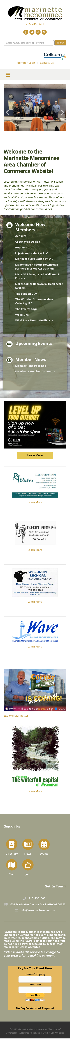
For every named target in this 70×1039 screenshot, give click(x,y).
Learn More (35, 496)
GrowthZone (57, 1026)
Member (21, 360)
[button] (7, 109)
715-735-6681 (35, 24)
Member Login (26, 62)
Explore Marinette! (16, 709)
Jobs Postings (36, 360)
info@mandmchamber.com (38, 904)
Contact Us (47, 62)
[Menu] (8, 74)
